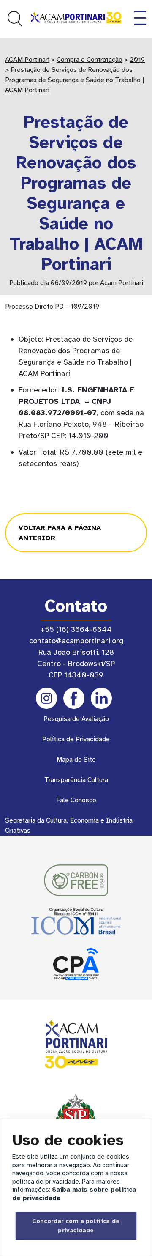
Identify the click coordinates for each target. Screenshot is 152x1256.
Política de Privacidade (76, 739)
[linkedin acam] (101, 698)
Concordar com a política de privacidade (75, 1226)
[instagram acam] (46, 698)
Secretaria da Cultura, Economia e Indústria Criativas (69, 825)
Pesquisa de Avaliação (76, 719)
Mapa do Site (76, 759)
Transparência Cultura (76, 780)
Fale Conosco (76, 800)
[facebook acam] (73, 698)
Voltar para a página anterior (60, 533)
